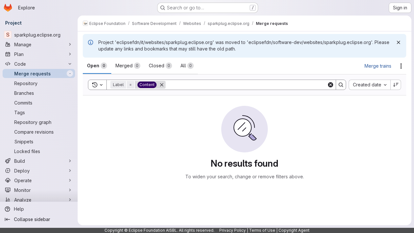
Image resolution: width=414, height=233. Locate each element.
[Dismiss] (398, 42)
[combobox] (369, 85)
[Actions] (401, 66)
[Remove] (162, 85)
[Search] (341, 85)
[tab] (97, 66)
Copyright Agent (294, 230)
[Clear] (330, 85)
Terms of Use (262, 230)
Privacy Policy (232, 230)
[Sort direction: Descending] (396, 85)
